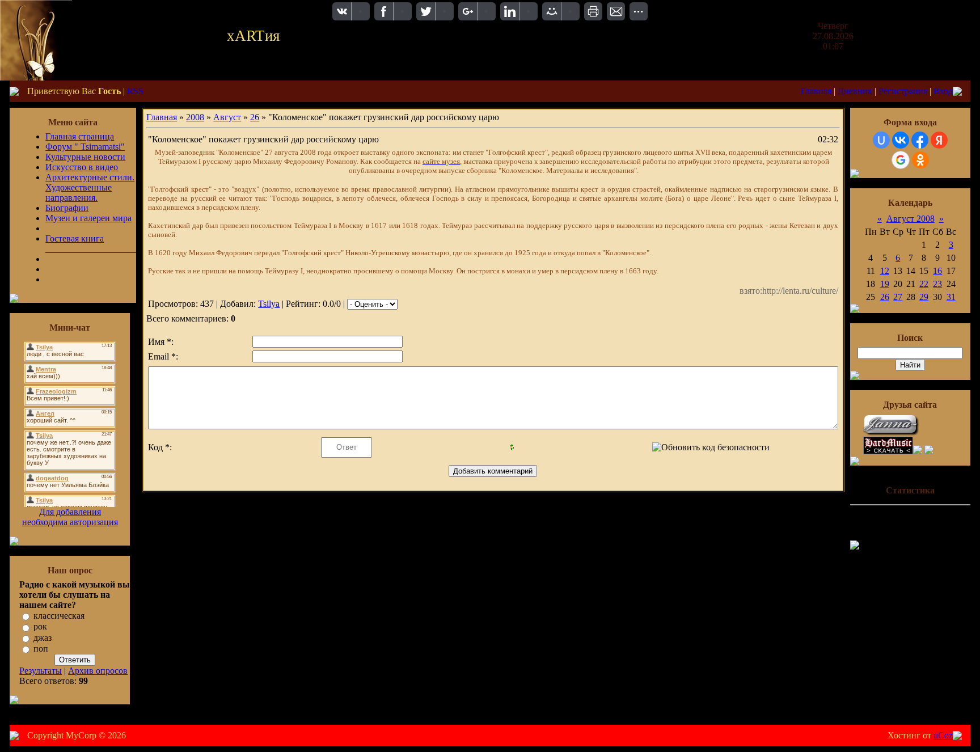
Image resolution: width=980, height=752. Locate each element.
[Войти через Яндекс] (939, 140)
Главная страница (79, 136)
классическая (59, 615)
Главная (816, 91)
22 (923, 284)
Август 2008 (910, 218)
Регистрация (902, 91)
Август (227, 117)
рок (40, 627)
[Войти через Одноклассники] (920, 159)
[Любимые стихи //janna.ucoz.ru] (891, 433)
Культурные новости (85, 157)
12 (884, 271)
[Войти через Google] (901, 160)
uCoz (943, 735)
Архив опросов (98, 670)
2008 (195, 117)
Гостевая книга (74, 238)
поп (40, 648)
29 (923, 297)
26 (254, 117)
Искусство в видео (81, 167)
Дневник (855, 91)
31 (951, 297)
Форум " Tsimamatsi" (85, 146)
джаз (42, 638)
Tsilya (269, 304)
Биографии (66, 208)
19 (884, 284)
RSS (135, 91)
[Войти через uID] (881, 140)
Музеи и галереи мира (88, 218)
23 (937, 284)
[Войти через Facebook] (919, 140)
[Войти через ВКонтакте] (900, 140)
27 (897, 297)
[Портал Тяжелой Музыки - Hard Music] (888, 451)
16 (937, 271)
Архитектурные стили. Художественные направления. (89, 187)
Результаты (40, 670)
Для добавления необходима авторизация (70, 517)
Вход (943, 91)
